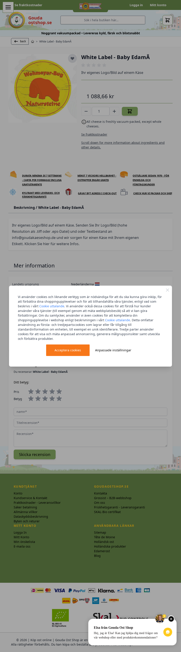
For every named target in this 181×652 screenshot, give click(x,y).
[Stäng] (167, 290)
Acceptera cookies (68, 350)
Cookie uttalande (51, 306)
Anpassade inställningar (113, 350)
